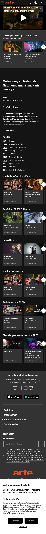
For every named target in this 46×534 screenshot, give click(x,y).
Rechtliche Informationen (16, 419)
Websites (8, 410)
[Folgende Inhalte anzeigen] (43, 46)
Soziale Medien (11, 424)
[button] (29, 2)
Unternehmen (10, 414)
